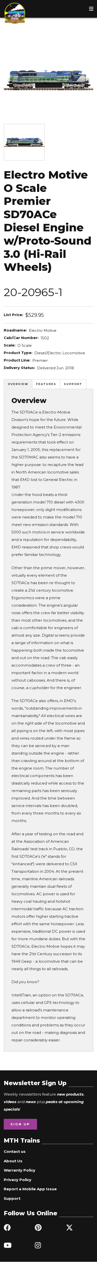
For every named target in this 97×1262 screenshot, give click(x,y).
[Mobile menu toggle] (91, 8)
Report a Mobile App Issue (30, 1189)
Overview (18, 384)
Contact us (15, 1151)
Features (46, 384)
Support (73, 384)
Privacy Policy (17, 1179)
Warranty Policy (19, 1170)
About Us (13, 1161)
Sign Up (20, 1124)
